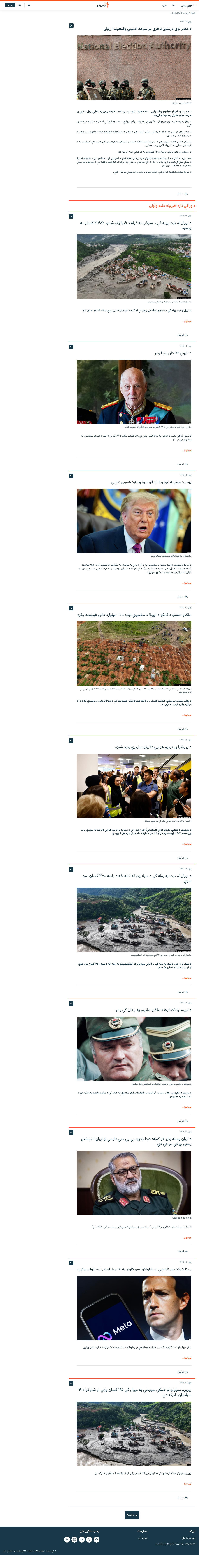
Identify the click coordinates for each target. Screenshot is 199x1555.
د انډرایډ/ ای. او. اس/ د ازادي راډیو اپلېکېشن (175, 1543)
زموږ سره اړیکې (188, 1538)
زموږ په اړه (142, 1538)
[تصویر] (29, 5)
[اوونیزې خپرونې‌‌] (19, 5)
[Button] (182, 194)
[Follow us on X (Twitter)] (89, 1539)
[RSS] (67, 1539)
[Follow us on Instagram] (74, 1539)
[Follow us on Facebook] (97, 1539)
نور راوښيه (132, 1515)
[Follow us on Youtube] (82, 1539)
